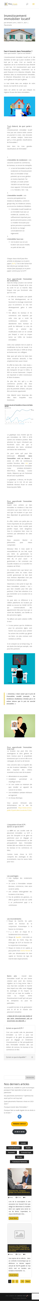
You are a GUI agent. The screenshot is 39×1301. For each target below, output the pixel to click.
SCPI (13, 263)
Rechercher (30, 1077)
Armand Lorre (11, 23)
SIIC (26, 463)
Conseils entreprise (14, 1148)
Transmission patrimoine (19, 1162)
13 (22, 1281)
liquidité (18, 937)
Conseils (23, 1143)
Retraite (19, 1157)
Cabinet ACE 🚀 (22, 1296)
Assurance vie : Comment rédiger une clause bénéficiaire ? (19, 1192)
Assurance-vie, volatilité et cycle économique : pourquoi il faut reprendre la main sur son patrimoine (19, 1090)
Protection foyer (26, 1152)
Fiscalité (28, 1148)
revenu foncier (25, 951)
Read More (13, 1218)
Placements (8, 25)
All (14, 1143)
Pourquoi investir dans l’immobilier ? (16, 1107)
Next (28, 1281)
